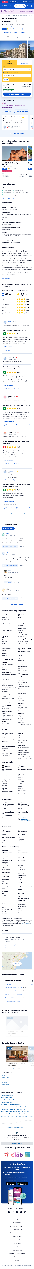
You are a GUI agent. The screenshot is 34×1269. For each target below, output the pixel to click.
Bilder (23, 37)
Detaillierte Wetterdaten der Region (17, 1127)
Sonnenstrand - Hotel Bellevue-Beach (11, 1104)
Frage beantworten (11, 547)
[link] (27, 6)
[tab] (9, 62)
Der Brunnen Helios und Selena (13, 994)
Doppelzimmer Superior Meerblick (13, 479)
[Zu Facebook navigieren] (9, 1212)
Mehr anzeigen (6, 278)
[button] (13, 49)
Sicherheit (17, 1257)
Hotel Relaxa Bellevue (7, 1095)
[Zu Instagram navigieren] (13, 1212)
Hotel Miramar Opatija (7, 1102)
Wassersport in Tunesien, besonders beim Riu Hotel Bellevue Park (17, 1116)
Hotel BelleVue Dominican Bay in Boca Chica (13, 1109)
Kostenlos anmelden (25, 11)
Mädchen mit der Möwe (10, 991)
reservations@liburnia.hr (14, 945)
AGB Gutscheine (17, 1250)
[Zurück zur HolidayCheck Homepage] (6, 6)
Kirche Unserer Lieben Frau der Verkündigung (13, 987)
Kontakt (24, 1)
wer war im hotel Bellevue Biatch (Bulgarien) (13, 1107)
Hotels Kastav (5, 1084)
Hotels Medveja (5, 1080)
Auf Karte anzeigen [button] (8, 26)
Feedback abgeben (17, 1143)
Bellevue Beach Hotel (7, 1097)
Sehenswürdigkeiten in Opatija (12, 1001)
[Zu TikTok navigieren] (17, 1212)
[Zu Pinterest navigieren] (21, 1212)
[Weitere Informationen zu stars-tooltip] (16, 21)
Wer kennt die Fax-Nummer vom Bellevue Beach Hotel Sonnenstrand (17, 1114)
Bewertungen (15, 37)
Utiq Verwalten (17, 1243)
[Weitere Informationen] (15, 175)
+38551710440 (11, 948)
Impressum (17, 1260)
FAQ (17, 1219)
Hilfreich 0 (9, 582)
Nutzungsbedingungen (17, 1233)
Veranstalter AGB (17, 1229)
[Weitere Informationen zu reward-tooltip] (16, 504)
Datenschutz (17, 1236)
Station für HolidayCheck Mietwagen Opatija (26, 819)
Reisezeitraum (7, 67)
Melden (22, 547)
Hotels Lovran (5, 1077)
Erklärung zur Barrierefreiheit (17, 1253)
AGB (17, 1246)
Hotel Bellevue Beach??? (7, 1100)
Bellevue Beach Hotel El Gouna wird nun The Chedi (15, 1111)
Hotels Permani (5, 1087)
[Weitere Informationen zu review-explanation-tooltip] (22, 29)
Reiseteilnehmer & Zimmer (10, 73)
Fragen (29, 37)
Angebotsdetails (25, 923)
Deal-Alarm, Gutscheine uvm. (17, 1226)
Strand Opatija (8, 984)
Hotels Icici (4, 1075)
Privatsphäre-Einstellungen (17, 1240)
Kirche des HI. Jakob (9, 997)
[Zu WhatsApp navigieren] (25, 1212)
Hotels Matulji (5, 1082)
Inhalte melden (17, 1222)
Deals (4, 1)
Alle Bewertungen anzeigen (16, 514)
